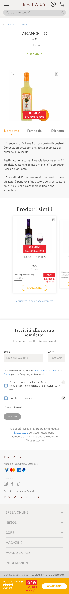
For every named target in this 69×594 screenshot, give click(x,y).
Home (8, 24)
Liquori (24, 24)
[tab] (11, 130)
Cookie (7, 374)
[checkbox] (6, 386)
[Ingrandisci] (12, 73)
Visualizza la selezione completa (34, 301)
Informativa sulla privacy (46, 370)
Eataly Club (21, 433)
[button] (53, 4)
